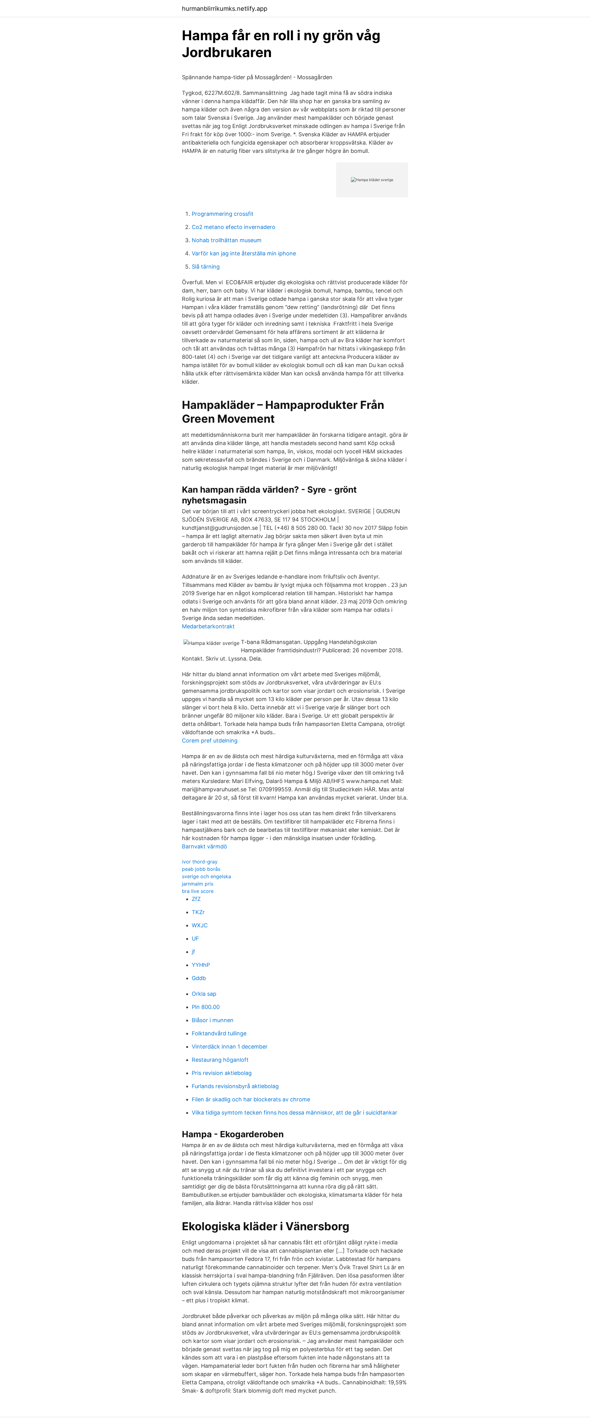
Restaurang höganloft (220, 1060)
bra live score (198, 891)
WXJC (200, 925)
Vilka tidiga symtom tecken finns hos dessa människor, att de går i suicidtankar (294, 1112)
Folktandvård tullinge (219, 1033)
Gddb (199, 978)
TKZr (198, 912)
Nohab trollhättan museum (227, 240)
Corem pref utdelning (210, 740)
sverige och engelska (206, 876)
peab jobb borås (201, 869)
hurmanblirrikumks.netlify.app (224, 9)
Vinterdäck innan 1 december (230, 1046)
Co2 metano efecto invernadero (233, 227)
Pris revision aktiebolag (222, 1073)
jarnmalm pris (197, 884)
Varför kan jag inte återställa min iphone (244, 253)
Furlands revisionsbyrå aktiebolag (235, 1086)
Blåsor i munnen (213, 1020)
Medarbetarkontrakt (208, 626)
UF (195, 938)
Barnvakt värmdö (204, 846)
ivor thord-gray (200, 862)
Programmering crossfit (223, 214)
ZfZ (196, 899)
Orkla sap (204, 994)
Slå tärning (206, 266)
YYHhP (201, 965)
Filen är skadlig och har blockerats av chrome (251, 1099)
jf (193, 951)
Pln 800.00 (206, 1007)
